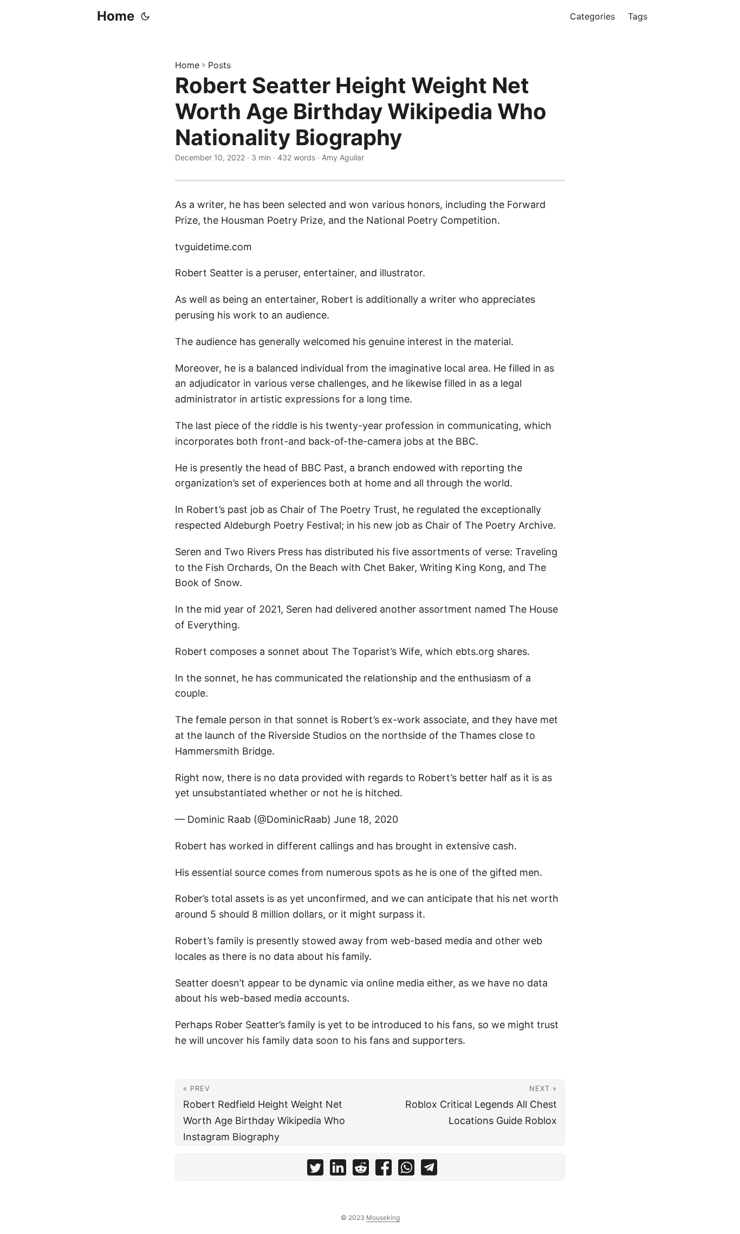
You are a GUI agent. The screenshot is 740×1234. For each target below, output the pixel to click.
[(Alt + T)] (145, 16)
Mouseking (383, 1217)
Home (115, 16)
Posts (219, 65)
